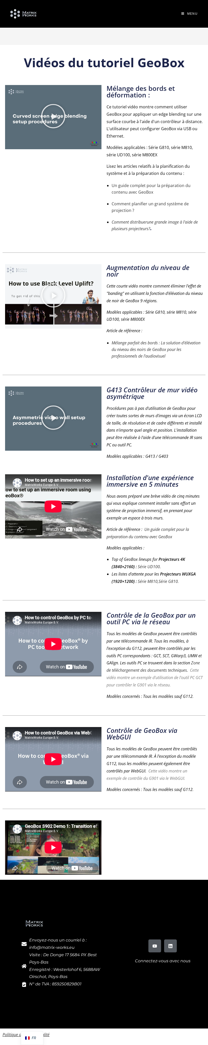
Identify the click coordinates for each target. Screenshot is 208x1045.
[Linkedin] (170, 945)
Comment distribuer (129, 222)
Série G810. (169, 581)
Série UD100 (149, 566)
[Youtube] (154, 945)
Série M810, (148, 581)
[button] (53, 117)
